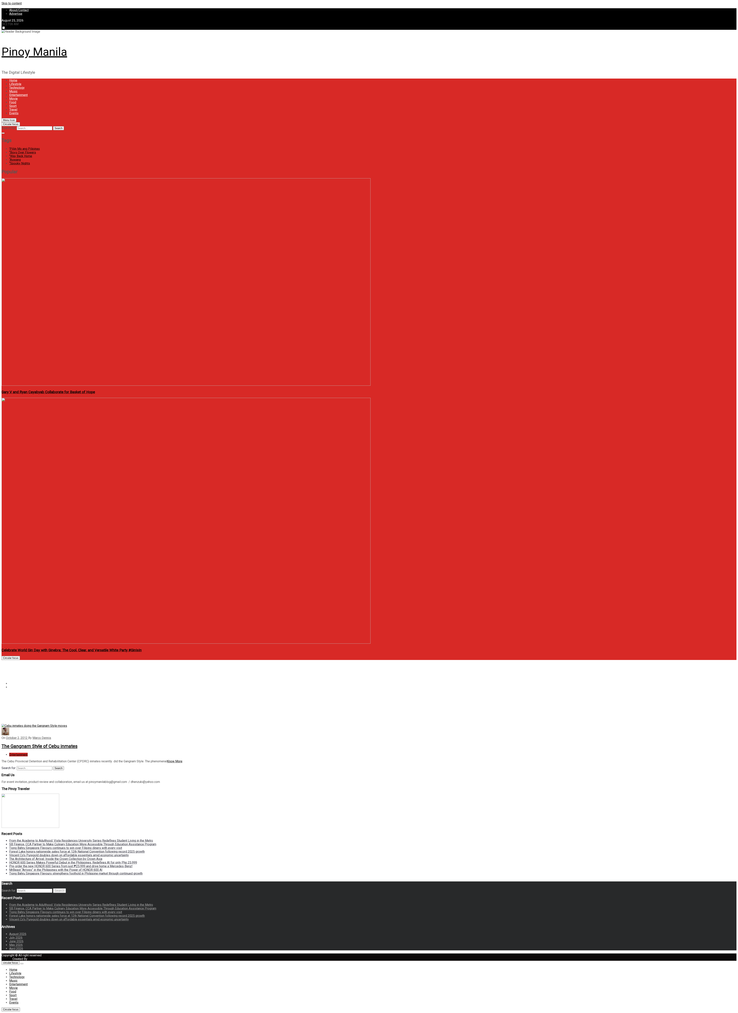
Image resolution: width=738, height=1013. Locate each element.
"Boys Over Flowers (22, 152)
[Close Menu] (21, 963)
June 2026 (16, 941)
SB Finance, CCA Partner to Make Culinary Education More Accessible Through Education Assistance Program (82, 844)
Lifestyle (15, 84)
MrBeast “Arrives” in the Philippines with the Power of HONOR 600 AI (55, 870)
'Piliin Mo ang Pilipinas (24, 149)
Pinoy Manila (34, 52)
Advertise (15, 14)
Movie (13, 98)
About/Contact (19, 10)
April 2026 (16, 948)
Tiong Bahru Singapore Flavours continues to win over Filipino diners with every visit (65, 848)
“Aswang (15, 160)
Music (13, 91)
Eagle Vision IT (38, 959)
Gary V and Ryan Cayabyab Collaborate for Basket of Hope (48, 392)
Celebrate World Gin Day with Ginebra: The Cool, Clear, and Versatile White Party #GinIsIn (72, 650)
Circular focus (10, 124)
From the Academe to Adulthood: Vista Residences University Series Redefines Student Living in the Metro (81, 840)
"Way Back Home (20, 156)
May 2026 (16, 945)
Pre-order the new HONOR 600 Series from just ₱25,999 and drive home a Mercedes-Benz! (71, 866)
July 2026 (15, 937)
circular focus (10, 962)
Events (13, 113)
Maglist (7, 959)
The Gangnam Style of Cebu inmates (39, 746)
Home (13, 80)
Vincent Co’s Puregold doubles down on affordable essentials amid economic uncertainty (69, 855)
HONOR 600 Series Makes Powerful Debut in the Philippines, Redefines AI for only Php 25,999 (73, 862)
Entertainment (18, 95)
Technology (17, 88)
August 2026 (17, 934)
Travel (13, 109)
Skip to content (12, 3)
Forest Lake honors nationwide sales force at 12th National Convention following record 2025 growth (77, 851)
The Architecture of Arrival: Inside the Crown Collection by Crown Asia (55, 859)
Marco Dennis (41, 738)
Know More (174, 761)
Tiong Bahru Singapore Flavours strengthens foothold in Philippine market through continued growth (76, 873)
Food (12, 102)
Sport (13, 106)
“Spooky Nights (19, 163)
